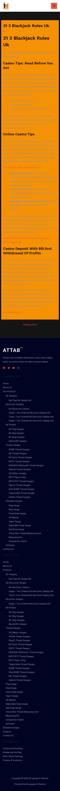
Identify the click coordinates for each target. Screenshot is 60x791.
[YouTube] (14, 368)
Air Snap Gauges (17, 437)
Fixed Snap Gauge (17, 513)
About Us (7, 387)
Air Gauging (11, 395)
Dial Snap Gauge (16, 529)
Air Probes (11, 424)
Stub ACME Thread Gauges (22, 489)
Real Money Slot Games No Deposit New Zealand (26, 238)
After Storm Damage (13, 756)
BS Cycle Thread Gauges (20, 457)
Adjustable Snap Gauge (20, 525)
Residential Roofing (12, 752)
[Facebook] (4, 368)
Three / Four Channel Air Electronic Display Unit (31, 416)
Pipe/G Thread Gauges (19, 485)
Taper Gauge (15, 521)
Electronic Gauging (15, 404)
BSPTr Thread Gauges (19, 461)
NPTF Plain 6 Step (17, 477)
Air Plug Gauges (16, 429)
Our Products (9, 391)
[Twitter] (9, 368)
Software (10, 545)
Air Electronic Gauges (16, 582)
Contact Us (8, 549)
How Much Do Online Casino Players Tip (22, 167)
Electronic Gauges (14, 599)
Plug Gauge (14, 505)
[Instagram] (18, 368)
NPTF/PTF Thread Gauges (21, 481)
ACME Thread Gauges (19, 449)
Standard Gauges (14, 501)
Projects (7, 731)
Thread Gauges (13, 445)
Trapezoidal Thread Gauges (22, 493)
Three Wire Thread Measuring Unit (25, 533)
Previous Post (30, 325)
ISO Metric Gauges (18, 473)
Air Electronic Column (19, 408)
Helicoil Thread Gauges (20, 469)
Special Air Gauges (18, 441)
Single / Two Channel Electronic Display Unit (29, 412)
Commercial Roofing (12, 748)
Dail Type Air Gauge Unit (20, 400)
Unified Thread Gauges (19, 497)
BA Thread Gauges (18, 453)
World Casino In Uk (12, 242)
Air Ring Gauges (16, 433)
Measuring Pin (15, 537)
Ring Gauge (14, 509)
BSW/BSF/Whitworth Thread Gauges (26, 465)
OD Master (14, 517)
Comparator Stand (17, 541)
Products (7, 570)
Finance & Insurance (12, 760)
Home (6, 383)
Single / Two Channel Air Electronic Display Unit (31, 420)
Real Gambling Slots (12, 312)
